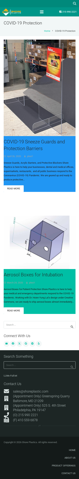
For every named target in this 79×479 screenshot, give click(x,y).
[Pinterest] (32, 344)
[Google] (26, 344)
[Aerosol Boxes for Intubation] (40, 242)
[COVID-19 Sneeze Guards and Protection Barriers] (40, 88)
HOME (72, 450)
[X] (20, 344)
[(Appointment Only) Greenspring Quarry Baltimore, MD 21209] (8, 398)
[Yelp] (39, 344)
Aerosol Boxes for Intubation (33, 274)
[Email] (7, 344)
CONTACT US (69, 473)
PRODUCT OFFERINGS (64, 465)
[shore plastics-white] (11, 12)
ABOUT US (70, 457)
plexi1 (30, 156)
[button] (74, 3)
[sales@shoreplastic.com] (8, 391)
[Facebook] (13, 344)
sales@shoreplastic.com (30, 391)
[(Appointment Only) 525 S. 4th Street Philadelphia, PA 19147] (8, 407)
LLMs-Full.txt (10, 375)
